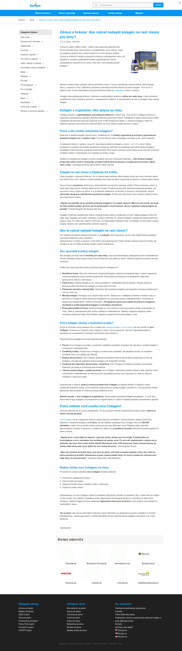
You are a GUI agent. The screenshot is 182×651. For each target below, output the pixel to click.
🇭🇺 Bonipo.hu (121, 636)
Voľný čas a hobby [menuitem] (30, 106)
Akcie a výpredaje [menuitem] (67, 13)
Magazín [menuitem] (139, 13)
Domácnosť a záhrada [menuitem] (32, 41)
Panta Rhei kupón (26, 623)
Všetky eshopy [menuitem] (115, 13)
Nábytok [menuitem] (26, 76)
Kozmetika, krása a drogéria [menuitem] (34, 67)
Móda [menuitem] (25, 71)
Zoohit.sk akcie (73, 617)
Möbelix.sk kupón (26, 611)
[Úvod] (35, 4)
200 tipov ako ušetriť (124, 627)
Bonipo (22, 19)
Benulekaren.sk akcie (76, 608)
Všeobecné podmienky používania (130, 608)
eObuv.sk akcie (73, 620)
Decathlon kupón (26, 627)
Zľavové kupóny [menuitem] (42, 13)
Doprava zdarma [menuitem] (91, 13)
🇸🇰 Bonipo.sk (121, 630)
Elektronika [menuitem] (27, 45)
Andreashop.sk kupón (28, 620)
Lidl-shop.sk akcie (75, 614)
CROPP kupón (25, 630)
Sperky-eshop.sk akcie (77, 630)
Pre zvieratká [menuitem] (27, 89)
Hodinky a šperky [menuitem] (29, 54)
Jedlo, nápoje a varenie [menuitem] (32, 63)
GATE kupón (24, 614)
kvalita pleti (119, 90)
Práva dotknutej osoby (125, 614)
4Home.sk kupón (26, 608)
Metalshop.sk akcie (75, 623)
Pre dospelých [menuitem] (28, 84)
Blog (32, 19)
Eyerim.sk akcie (74, 611)
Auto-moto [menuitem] (26, 37)
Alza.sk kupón (25, 617)
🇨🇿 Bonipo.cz (121, 633)
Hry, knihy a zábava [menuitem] (31, 58)
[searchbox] (126, 4)
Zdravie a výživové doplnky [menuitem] (34, 110)
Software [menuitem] (26, 93)
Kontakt (118, 623)
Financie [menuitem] (26, 50)
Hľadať (158, 4)
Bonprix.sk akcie (74, 627)
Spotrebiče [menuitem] (27, 102)
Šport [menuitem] (24, 98)
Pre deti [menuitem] (25, 80)
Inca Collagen (66, 419)
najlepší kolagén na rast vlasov (119, 327)
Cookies (118, 611)
